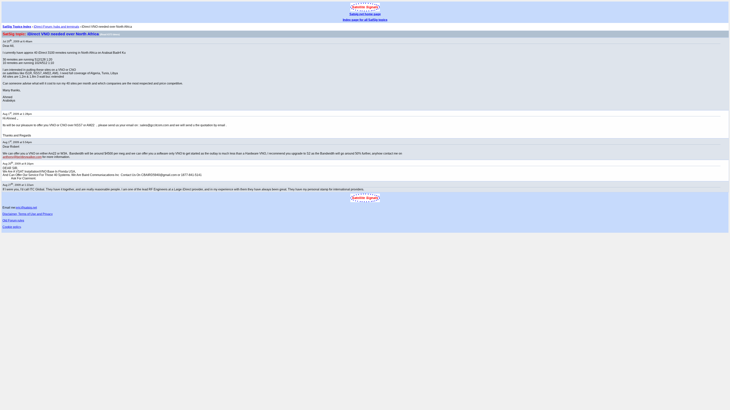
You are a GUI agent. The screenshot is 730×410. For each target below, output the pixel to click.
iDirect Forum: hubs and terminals (56, 26)
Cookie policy (11, 227)
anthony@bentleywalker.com (22, 156)
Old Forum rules (13, 220)
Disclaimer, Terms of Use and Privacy (27, 214)
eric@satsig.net (26, 207)
